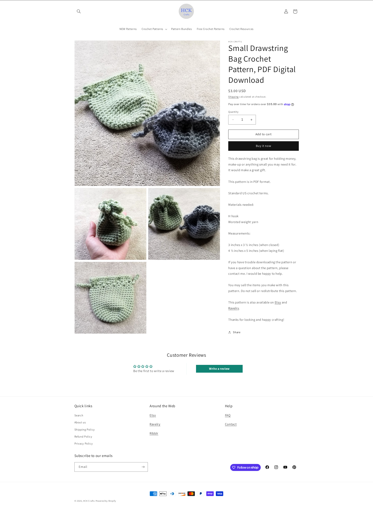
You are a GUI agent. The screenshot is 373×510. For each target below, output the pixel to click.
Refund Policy (83, 436)
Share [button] (236, 332)
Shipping (233, 97)
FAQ (228, 415)
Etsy (278, 302)
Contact (231, 424)
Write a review (219, 369)
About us (80, 422)
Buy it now (263, 146)
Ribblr (154, 433)
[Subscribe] (143, 467)
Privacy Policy (83, 443)
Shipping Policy (84, 429)
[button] (78, 11)
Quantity (233, 111)
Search (78, 415)
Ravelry (233, 308)
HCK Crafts (89, 500)
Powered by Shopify (106, 500)
